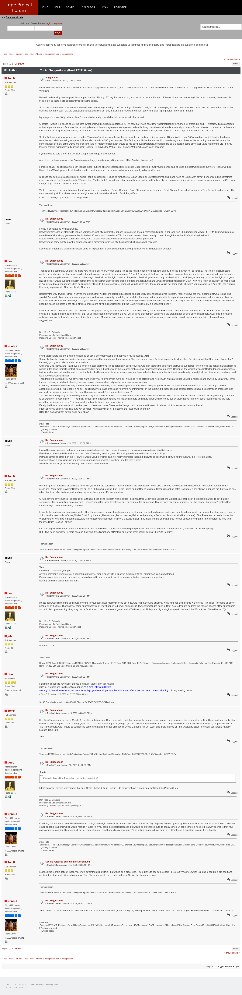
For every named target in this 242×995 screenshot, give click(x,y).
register (58, 23)
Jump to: (209, 966)
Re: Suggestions (54, 218)
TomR (11, 78)
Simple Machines (37, 985)
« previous (229, 59)
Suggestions (52, 77)
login (48, 23)
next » (237, 59)
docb (11, 261)
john (10, 636)
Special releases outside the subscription (67, 861)
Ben (10, 674)
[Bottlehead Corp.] (9, 296)
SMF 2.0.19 (11, 985)
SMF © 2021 (23, 985)
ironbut (12, 346)
